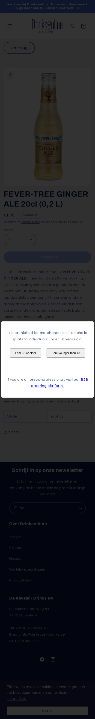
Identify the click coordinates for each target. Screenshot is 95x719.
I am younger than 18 (66, 353)
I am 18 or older (25, 353)
